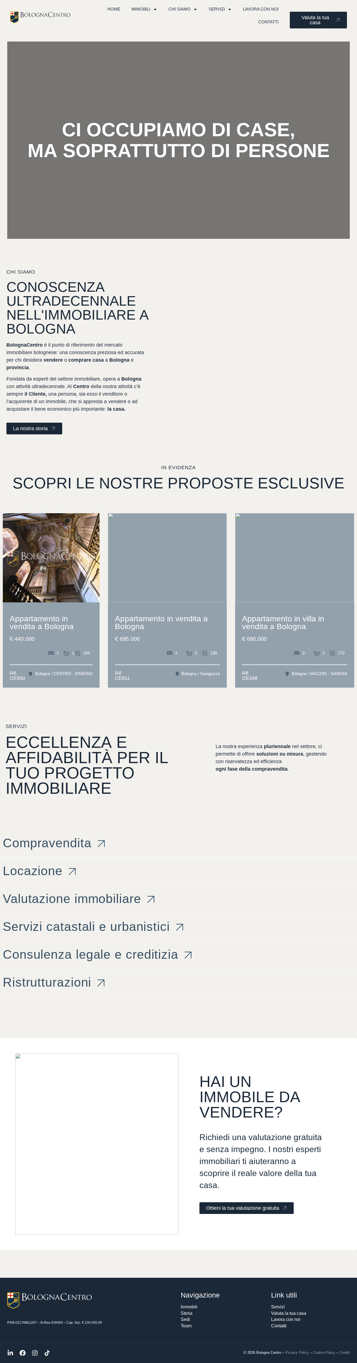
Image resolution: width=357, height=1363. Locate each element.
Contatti (268, 22)
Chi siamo (179, 9)
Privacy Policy (297, 1352)
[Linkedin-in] (10, 1353)
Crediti (344, 1352)
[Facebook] (23, 1353)
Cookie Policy (324, 1352)
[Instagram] (35, 1353)
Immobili (140, 9)
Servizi (217, 9)
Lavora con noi (261, 9)
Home (113, 9)
